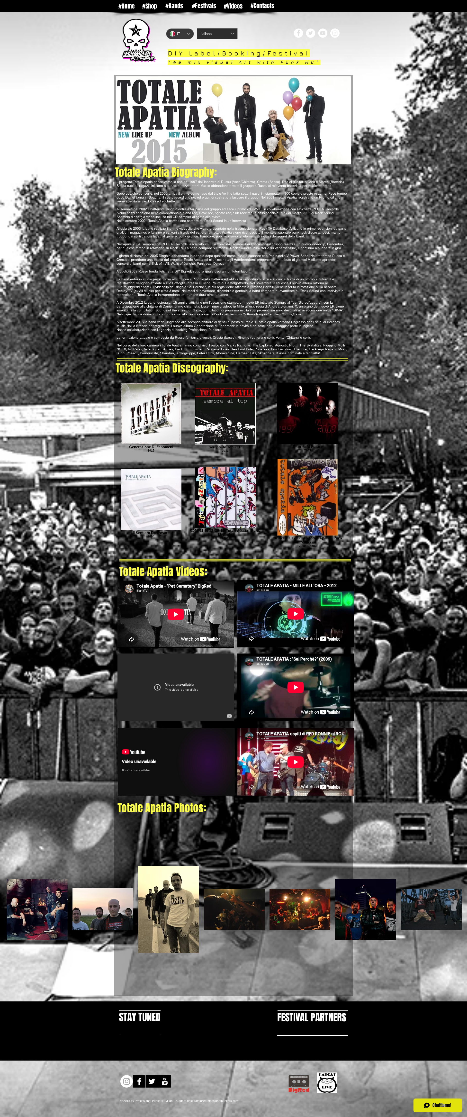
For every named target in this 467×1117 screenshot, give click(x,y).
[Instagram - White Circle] (335, 33)
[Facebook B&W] (139, 1081)
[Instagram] (126, 1081)
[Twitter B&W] (152, 1081)
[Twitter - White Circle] (310, 33)
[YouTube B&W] (164, 1081)
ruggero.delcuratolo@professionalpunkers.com (207, 1101)
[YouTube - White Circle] (322, 33)
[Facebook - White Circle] (298, 33)
